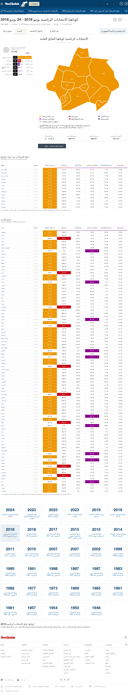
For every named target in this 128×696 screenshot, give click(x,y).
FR (110, 4)
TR (101, 4)
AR (107, 4)
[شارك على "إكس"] (115, 20)
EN (104, 4)
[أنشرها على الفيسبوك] (120, 20)
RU (114, 4)
